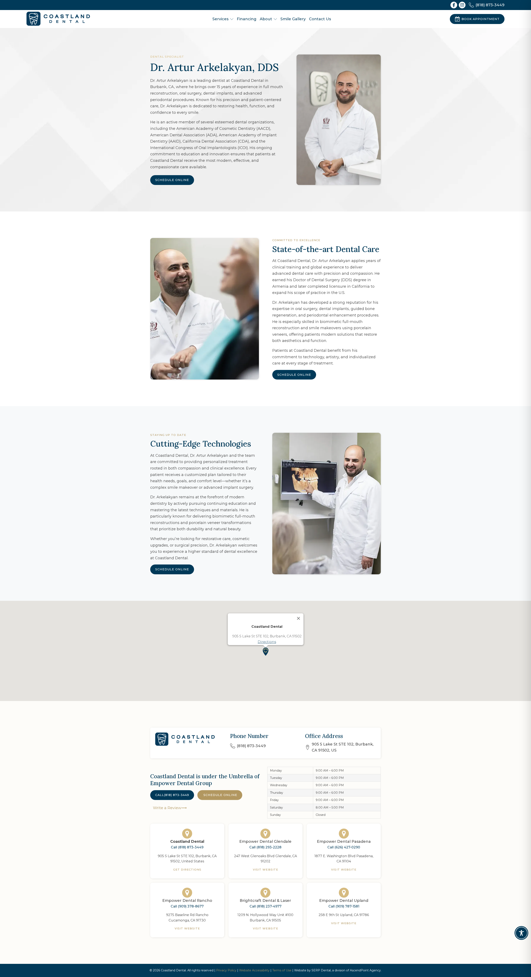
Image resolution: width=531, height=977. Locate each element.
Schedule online (219, 795)
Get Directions (187, 869)
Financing (246, 19)
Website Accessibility (254, 970)
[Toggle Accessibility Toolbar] (521, 932)
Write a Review (166, 808)
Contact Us (320, 19)
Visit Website (265, 869)
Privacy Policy (226, 970)
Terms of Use (281, 970)
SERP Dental (321, 970)
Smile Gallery (293, 19)
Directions (267, 642)
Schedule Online (172, 180)
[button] (265, 651)
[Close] (298, 618)
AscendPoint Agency (365, 970)
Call (172, 795)
